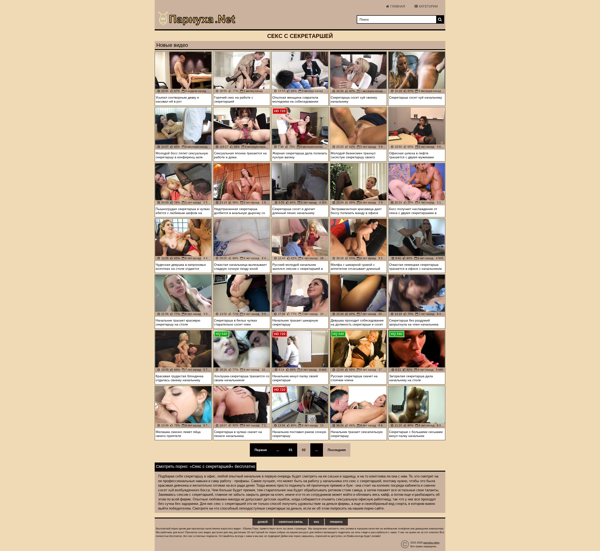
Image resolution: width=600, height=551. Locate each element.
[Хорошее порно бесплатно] (197, 19)
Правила (336, 522)
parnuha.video (431, 542)
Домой (263, 522)
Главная (397, 6)
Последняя (337, 450)
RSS (316, 522)
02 (304, 450)
